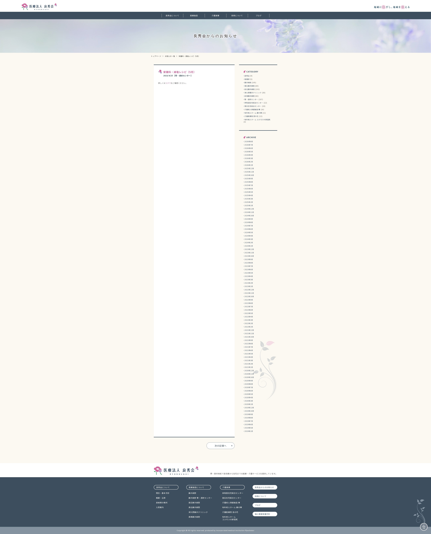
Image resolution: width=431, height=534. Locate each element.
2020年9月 (248, 381)
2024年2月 (248, 242)
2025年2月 (248, 202)
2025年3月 (248, 199)
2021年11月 (249, 333)
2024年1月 (248, 246)
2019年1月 (248, 431)
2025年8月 (248, 182)
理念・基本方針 (162, 493)
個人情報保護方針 (262, 514)
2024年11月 (249, 212)
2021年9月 (248, 340)
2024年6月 (248, 229)
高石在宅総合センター (252, 106)
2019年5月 (248, 428)
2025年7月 (248, 185)
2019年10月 (249, 411)
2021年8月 (248, 343)
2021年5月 (248, 354)
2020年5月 (248, 394)
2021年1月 (248, 367)
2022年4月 (248, 317)
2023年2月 (248, 283)
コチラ (168, 83)
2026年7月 (248, 145)
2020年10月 (249, 377)
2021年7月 (248, 347)
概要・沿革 (161, 498)
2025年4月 (248, 195)
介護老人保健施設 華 (252, 109)
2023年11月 (249, 253)
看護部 (247, 79)
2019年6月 (248, 424)
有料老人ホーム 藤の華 (253, 113)
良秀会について (172, 15)
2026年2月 (248, 162)
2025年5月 (248, 192)
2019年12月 (249, 407)
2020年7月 (248, 387)
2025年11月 (249, 172)
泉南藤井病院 (249, 96)
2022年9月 (248, 300)
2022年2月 (248, 323)
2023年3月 (248, 279)
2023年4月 (248, 276)
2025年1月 (248, 205)
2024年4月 (248, 236)
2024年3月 (248, 239)
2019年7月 (248, 421)
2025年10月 (249, 175)
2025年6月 (248, 189)
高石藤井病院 (249, 86)
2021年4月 (248, 357)
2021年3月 (248, 360)
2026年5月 (248, 151)
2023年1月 (248, 286)
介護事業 (215, 15)
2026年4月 (248, 155)
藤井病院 (247, 82)
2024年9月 (248, 219)
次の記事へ (220, 445)
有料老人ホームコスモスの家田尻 (230, 518)
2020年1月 (248, 404)
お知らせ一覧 (170, 56)
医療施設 (194, 15)
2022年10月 (249, 296)
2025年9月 (248, 178)
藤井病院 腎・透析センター (200, 498)
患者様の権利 (162, 502)
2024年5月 (248, 232)
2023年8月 (248, 263)
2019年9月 (248, 414)
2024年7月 (248, 226)
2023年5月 (248, 273)
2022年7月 (248, 306)
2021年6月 (248, 350)
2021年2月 (248, 364)
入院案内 (160, 507)
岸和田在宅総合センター (253, 103)
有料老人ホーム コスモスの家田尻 (257, 119)
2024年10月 (249, 215)
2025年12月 (249, 168)
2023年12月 (249, 249)
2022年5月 (248, 313)
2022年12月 (249, 290)
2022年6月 (248, 310)
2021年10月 (249, 337)
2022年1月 (248, 327)
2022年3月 (248, 320)
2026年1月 (248, 165)
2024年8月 (248, 222)
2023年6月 (248, 269)
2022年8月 (248, 303)
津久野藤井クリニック (252, 93)
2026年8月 (248, 141)
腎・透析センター (251, 99)
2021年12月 (249, 330)
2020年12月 (249, 370)
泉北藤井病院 (249, 89)
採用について (237, 15)
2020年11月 (249, 374)
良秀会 (247, 76)
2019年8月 (248, 418)
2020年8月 (248, 384)
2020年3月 (248, 401)
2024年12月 (249, 209)
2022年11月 (249, 293)
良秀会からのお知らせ (264, 487)
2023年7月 (248, 266)
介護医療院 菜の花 (251, 116)
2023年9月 (248, 259)
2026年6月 (248, 148)
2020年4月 (248, 397)
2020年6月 (248, 391)
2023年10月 (249, 256)
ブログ (258, 15)
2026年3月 (248, 158)
